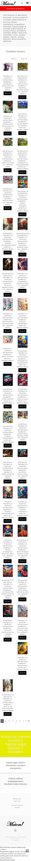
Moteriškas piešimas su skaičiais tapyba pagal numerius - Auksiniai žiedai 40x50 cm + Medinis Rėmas (8, 628)
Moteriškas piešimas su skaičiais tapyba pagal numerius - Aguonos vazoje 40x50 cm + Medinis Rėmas (7, 196)
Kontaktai (17, 807)
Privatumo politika (9, 860)
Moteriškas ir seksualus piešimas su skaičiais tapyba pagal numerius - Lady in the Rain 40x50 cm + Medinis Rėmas (8, 702)
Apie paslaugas (17, 798)
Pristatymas (17, 801)
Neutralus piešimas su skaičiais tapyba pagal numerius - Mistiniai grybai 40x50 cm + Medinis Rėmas (22, 470)
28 (28, 721)
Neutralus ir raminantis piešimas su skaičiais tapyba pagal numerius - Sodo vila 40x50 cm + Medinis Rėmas (8, 159)
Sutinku (2, 860)
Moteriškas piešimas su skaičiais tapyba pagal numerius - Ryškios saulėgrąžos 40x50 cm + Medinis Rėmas (8, 434)
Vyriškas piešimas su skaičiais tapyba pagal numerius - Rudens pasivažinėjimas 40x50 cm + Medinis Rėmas (8, 509)
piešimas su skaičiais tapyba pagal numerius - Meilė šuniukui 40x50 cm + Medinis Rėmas (8, 354)
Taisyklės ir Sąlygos (17, 805)
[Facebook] (15, 830)
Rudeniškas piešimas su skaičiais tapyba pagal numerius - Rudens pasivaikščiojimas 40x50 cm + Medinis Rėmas (9, 241)
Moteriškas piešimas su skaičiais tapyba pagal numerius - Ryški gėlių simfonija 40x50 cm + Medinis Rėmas (22, 588)
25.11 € (7, 93)
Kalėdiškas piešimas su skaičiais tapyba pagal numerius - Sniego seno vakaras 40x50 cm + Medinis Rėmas (22, 432)
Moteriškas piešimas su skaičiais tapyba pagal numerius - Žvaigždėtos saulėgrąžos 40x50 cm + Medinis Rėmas (22, 358)
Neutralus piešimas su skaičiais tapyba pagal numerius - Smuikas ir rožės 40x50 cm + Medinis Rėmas (8, 470)
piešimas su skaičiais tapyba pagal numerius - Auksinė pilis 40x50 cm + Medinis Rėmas (22, 663)
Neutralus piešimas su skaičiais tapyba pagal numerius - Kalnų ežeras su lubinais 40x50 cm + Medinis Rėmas (22, 121)
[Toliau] (15, 723)
